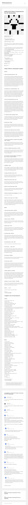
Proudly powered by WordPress (8, 503)
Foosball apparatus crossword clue (18, 383)
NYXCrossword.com (7, 2)
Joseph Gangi (16, 382)
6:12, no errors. (6, 454)
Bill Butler (13, 382)
